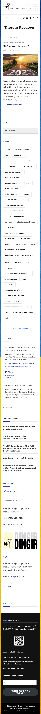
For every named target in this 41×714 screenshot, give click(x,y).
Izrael (27, 194)
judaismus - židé (11, 200)
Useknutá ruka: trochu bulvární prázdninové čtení (19, 427)
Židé (6, 318)
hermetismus (29, 166)
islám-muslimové (12, 188)
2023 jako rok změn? (16, 46)
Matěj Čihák (7, 50)
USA (28, 307)
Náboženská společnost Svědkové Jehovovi (19, 256)
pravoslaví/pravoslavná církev (18, 273)
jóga (24, 200)
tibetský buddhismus (13, 307)
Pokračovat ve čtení (10, 104)
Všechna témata (20, 328)
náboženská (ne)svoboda (15, 250)
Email (13, 711)
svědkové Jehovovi (12, 301)
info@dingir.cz (17, 576)
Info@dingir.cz (10, 490)
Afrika (7, 150)
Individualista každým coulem (13, 668)
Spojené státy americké (14, 296)
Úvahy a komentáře (17, 42)
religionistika (11, 279)
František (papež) (12, 166)
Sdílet (9, 378)
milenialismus (10, 239)
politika (8, 268)
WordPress (27, 708)
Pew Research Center (23, 262)
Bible (7, 155)
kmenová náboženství (14, 205)
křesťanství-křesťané (14, 211)
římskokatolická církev (23, 312)
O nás (5, 557)
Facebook (7, 586)
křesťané (8, 222)
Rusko (24, 279)
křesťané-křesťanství (26, 222)
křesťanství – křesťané (14, 216)
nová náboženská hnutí (26, 244)
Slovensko (9, 285)
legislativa (9, 227)
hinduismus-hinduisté (14, 172)
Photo (11, 371)
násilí (7, 262)
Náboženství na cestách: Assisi (18, 458)
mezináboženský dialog (14, 233)
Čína (6, 312)
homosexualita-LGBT (13, 183)
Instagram (33, 711)
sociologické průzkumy (14, 290)
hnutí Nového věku (12, 177)
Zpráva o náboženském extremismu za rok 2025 (15, 437)
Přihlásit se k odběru (20, 692)
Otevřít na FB (9, 375)
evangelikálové (27, 161)
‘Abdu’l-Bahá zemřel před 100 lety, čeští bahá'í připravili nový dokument (19, 663)
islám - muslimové (12, 194)
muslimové (25, 239)
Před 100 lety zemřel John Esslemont (16, 657)
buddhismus (18, 155)
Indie (28, 183)
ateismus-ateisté (22, 150)
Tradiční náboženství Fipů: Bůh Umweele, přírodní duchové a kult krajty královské (20, 448)
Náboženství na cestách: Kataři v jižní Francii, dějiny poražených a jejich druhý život (20, 467)
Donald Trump (10, 161)
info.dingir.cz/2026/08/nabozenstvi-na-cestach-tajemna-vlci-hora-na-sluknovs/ (20, 366)
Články (5, 42)
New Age (8, 244)
